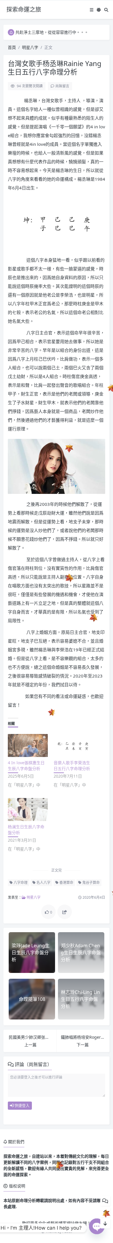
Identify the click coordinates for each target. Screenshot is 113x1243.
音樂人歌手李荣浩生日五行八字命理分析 (72, 765)
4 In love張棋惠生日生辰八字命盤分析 (26, 765)
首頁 (12, 47)
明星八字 (30, 47)
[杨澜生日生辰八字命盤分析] (28, 809)
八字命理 (20, 882)
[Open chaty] (97, 1228)
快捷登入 (22, 1105)
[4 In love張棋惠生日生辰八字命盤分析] (28, 745)
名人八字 (43, 882)
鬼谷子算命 (90, 882)
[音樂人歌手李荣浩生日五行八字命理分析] (74, 745)
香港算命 (66, 882)
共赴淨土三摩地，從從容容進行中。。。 (51, 32)
